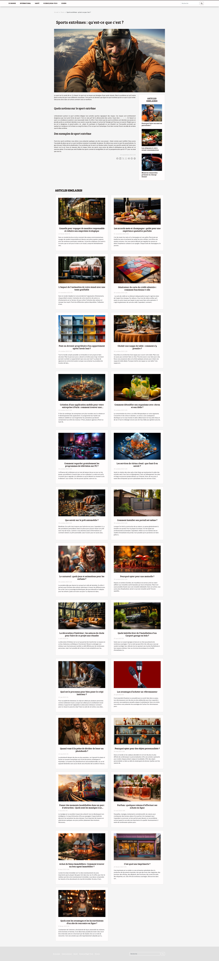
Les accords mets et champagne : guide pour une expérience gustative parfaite (137, 229)
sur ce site (123, 118)
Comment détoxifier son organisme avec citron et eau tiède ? (137, 406)
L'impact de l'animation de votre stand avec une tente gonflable (82, 288)
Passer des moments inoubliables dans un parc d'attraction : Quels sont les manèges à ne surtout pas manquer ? (81, 808)
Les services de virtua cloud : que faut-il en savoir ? (137, 464)
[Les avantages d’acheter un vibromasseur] (137, 674)
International (25, 3)
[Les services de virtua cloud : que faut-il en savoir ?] (137, 446)
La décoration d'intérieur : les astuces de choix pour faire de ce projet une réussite (81, 634)
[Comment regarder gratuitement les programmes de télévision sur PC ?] (81, 446)
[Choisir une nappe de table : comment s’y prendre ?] (137, 328)
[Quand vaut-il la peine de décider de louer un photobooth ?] (81, 731)
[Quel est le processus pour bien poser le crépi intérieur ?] (81, 674)
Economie (12, 3)
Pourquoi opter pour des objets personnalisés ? (137, 748)
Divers (63, 3)
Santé (37, 3)
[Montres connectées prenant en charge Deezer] (152, 162)
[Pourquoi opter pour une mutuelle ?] (137, 559)
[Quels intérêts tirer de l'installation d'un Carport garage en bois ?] (137, 615)
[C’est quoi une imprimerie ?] (137, 846)
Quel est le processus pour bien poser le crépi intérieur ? (81, 693)
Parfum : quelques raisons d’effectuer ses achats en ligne (137, 806)
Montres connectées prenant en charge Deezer (149, 175)
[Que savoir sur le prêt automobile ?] (81, 503)
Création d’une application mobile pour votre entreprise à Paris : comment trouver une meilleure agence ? (82, 407)
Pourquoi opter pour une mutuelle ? (137, 576)
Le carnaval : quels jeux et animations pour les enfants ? (81, 577)
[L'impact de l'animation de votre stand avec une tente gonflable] (81, 270)
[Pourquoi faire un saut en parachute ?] (152, 113)
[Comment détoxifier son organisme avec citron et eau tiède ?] (137, 387)
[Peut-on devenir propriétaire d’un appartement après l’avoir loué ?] (81, 328)
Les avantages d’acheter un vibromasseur (137, 691)
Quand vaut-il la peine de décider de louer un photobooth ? (82, 749)
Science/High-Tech (50, 3)
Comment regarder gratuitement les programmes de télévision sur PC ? (81, 464)
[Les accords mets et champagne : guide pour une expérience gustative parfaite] (137, 211)
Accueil (56, 12)
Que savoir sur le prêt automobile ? (81, 520)
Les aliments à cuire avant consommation (150, 149)
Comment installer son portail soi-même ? (137, 520)
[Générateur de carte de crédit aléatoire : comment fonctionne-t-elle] (137, 270)
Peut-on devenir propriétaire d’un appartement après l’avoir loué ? (82, 347)
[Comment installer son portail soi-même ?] (137, 503)
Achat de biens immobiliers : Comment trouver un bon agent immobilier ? (81, 865)
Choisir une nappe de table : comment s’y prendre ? (137, 347)
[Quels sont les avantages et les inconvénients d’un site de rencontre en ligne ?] (81, 903)
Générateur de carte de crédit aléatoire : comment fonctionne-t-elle (137, 288)
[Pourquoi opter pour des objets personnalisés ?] (137, 731)
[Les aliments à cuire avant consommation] (152, 137)
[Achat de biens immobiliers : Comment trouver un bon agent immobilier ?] (81, 846)
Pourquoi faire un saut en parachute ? (152, 124)
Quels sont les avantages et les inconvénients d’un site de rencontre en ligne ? (81, 922)
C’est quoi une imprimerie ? (137, 863)
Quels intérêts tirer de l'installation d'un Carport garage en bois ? (137, 634)
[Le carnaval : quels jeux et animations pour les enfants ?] (81, 559)
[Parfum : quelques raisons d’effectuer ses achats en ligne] (137, 788)
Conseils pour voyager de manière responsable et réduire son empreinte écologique (81, 229)
